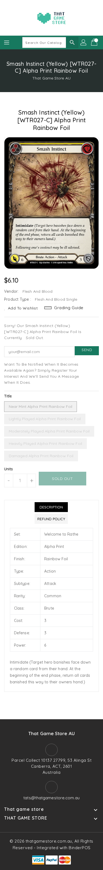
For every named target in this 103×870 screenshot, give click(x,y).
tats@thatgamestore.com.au (51, 797)
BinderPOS (80, 847)
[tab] (51, 507)
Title (8, 396)
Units (8, 469)
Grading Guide (68, 307)
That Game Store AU (51, 78)
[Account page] (83, 42)
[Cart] (94, 42)
